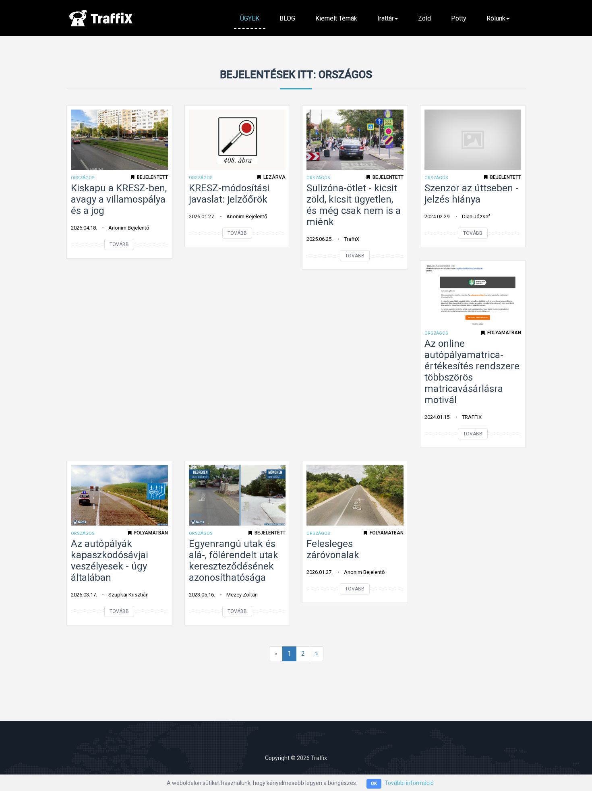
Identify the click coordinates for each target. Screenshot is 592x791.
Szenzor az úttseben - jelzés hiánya (471, 193)
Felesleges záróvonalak (332, 549)
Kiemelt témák (336, 18)
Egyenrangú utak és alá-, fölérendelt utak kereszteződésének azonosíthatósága (233, 560)
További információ (409, 783)
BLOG (287, 18)
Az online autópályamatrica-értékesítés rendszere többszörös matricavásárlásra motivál (472, 372)
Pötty (458, 18)
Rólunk (495, 18)
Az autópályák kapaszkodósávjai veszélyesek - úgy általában (109, 560)
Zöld (424, 18)
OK (374, 783)
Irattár (385, 18)
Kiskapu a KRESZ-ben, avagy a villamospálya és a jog (119, 199)
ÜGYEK (249, 18)
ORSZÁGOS (83, 177)
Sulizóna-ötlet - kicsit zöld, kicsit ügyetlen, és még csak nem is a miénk (353, 205)
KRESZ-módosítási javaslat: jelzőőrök (229, 193)
